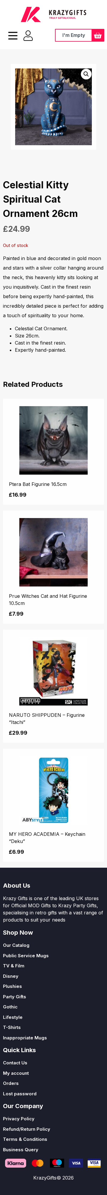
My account (16, 1073)
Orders (11, 1083)
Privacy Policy (18, 1119)
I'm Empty (73, 35)
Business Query (20, 1149)
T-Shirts (12, 1027)
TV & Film (13, 966)
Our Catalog (16, 945)
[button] (86, 74)
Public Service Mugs (26, 955)
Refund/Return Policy (26, 1129)
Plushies (12, 986)
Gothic (10, 1007)
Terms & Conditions (25, 1139)
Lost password (20, 1094)
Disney (10, 976)
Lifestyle (13, 1017)
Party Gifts (14, 997)
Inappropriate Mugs (25, 1038)
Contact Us (15, 1063)
